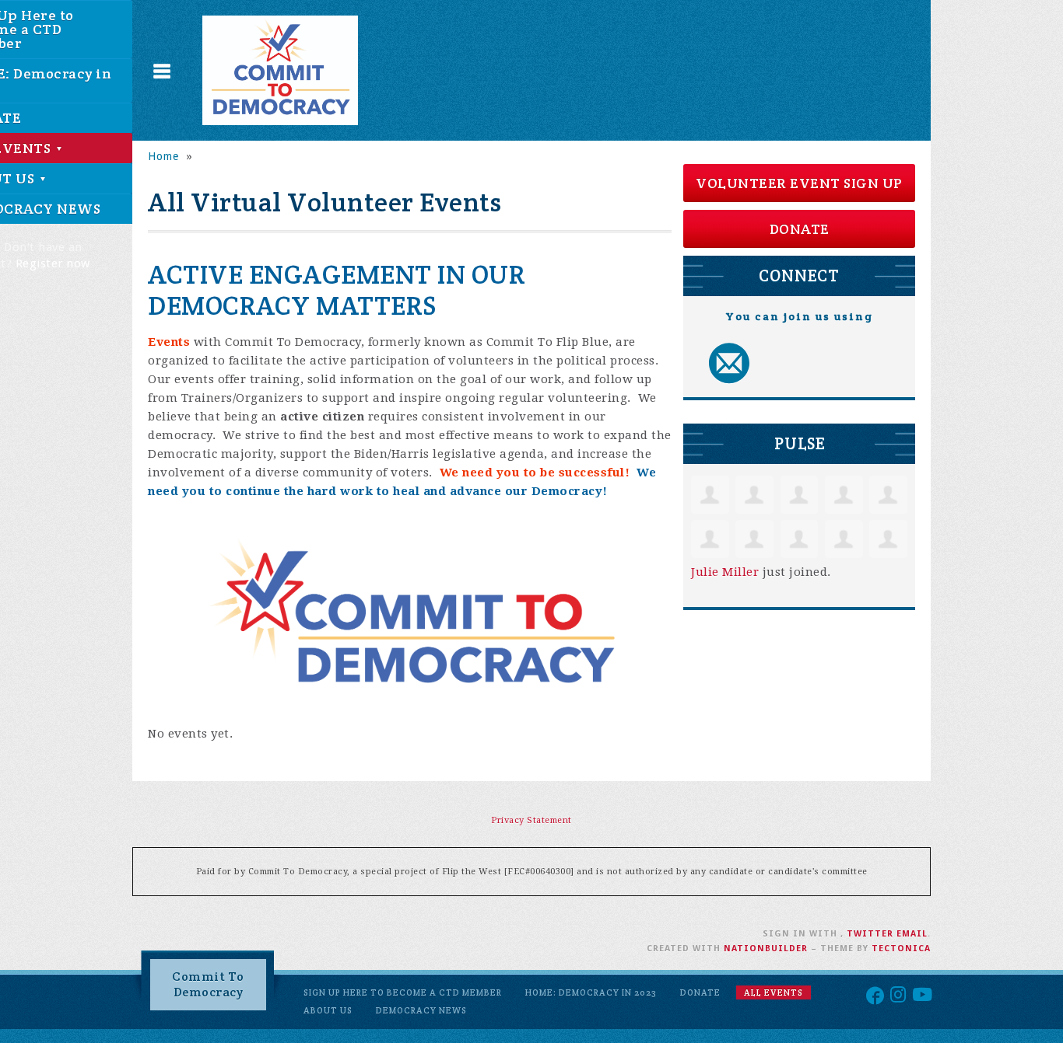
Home (163, 156)
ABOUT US (328, 1010)
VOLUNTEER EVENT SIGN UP (799, 183)
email (912, 934)
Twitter (870, 934)
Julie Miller (725, 572)
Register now (53, 263)
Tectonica (901, 949)
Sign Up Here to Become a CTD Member (402, 992)
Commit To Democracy (208, 984)
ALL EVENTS (773, 992)
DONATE (800, 229)
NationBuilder (766, 949)
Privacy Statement (531, 820)
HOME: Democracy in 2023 (591, 992)
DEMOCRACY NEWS (421, 1010)
